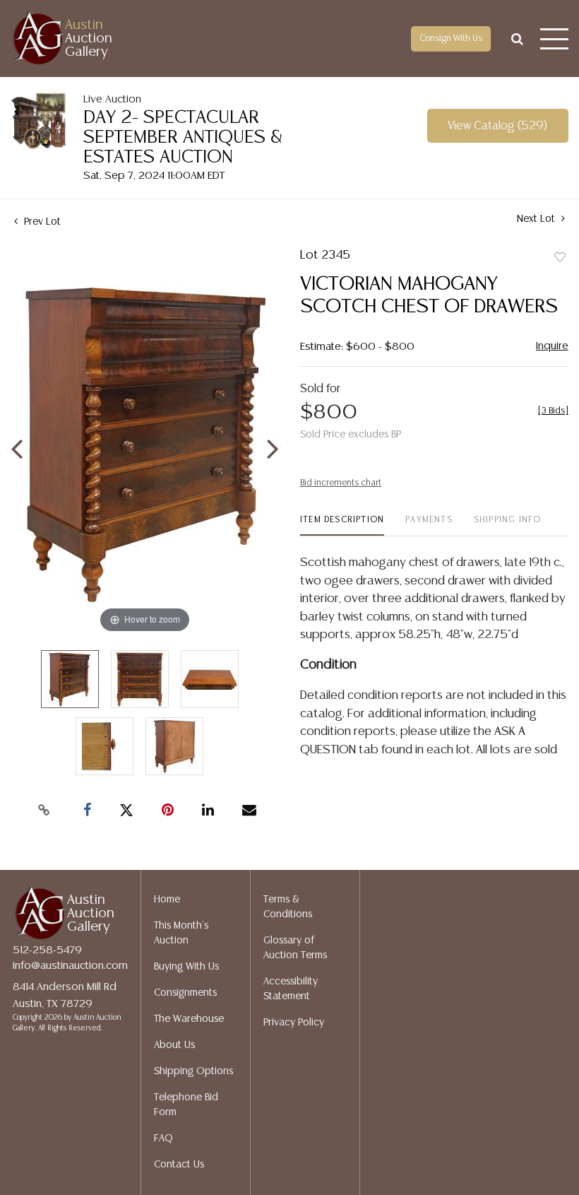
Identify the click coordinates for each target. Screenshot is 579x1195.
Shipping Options (193, 1071)
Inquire (552, 346)
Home (167, 900)
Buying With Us (186, 967)
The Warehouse (189, 1019)
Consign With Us (450, 38)
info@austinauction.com (70, 965)
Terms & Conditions (287, 907)
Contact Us (179, 1165)
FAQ (163, 1138)
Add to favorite (559, 258)
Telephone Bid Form (186, 1105)
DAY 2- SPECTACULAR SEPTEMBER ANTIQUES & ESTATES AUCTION (182, 137)
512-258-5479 (47, 950)
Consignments (185, 993)
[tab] (342, 525)
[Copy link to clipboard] (44, 810)
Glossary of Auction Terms (295, 948)
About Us (174, 1045)
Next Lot (537, 219)
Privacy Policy (293, 1023)
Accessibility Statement (290, 989)
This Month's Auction (181, 933)
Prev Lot (41, 222)
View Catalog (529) (497, 126)
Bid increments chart (340, 483)
